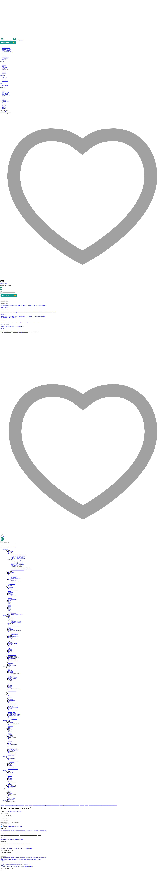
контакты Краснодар (6, 49)
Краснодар (4, 108)
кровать (44, 312)
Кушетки (38, 805)
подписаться (15, 822)
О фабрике (3, 319)
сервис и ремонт (5, 57)
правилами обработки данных (15, 826)
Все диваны (80, 805)
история (3, 66)
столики (39, 305)
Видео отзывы (5, 85)
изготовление (11, 835)
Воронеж (4, 107)
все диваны (3, 305)
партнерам (3, 860)
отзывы (3, 70)
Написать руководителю (7, 51)
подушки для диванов (10, 801)
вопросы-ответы (33, 835)
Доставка (14, 317)
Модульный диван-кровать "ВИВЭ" (91, 805)
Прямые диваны (4, 805)
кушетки (29, 305)
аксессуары (44, 305)
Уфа (3, 102)
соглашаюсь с (12, 826)
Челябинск (4, 100)
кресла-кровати (23, 312)
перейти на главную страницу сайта (14, 811)
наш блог (4, 65)
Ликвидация (5, 295)
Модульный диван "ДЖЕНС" (29, 805)
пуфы (36, 305)
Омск (3, 99)
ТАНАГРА (39, 312)
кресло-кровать (24, 305)
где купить (3, 865)
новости (3, 63)
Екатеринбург (5, 94)
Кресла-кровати (19, 805)
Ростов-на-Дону (5, 101)
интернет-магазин (6, 48)
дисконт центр (4, 317)
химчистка (4, 59)
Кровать (106, 805)
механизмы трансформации (16, 843)
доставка (21, 835)
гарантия (4, 55)
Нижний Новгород (6, 95)
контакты (4, 73)
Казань (3, 96)
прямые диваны (9, 305)
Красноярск (4, 104)
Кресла (42, 805)
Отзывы (2, 328)
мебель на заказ (4, 547)
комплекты (48, 312)
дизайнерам (4, 77)
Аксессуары (49, 805)
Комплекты (55, 805)
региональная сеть (6, 50)
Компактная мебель (112, 805)
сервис (2, 858)
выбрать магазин (4, 848)
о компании (3, 856)
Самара (3, 98)
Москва (3, 91)
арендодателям (5, 81)
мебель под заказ (4, 301)
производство (5, 67)
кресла (33, 305)
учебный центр (5, 69)
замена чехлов (5, 58)
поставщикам (5, 79)
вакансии (4, 72)
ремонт (39, 835)
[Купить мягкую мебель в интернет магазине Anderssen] (83, 36)
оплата (2, 835)
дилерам (3, 78)
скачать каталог (26, 843)
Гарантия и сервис (5, 324)
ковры (7, 802)
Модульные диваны (62, 805)
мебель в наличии (4, 307)
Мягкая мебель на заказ (72, 805)
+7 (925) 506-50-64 (24, 332)
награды (3, 68)
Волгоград (4, 103)
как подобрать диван (5, 843)
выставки (41, 830)
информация (3, 863)
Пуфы (45, 805)
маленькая (3, 312)
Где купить (3, 314)
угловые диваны (16, 305)
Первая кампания (6, 825)
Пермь (3, 106)
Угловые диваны (12, 805)
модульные (53, 312)
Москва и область (6, 46)
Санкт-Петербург (5, 92)
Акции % (9, 317)
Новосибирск (5, 93)
